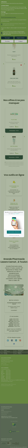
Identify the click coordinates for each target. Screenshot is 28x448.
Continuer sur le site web (14, 235)
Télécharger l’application (14, 232)
